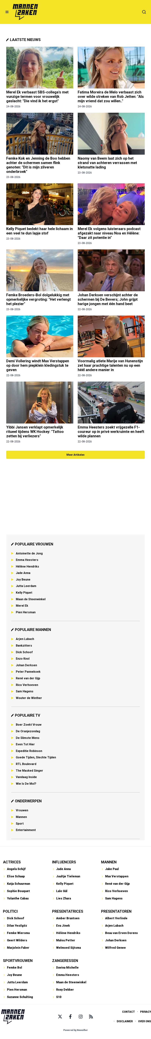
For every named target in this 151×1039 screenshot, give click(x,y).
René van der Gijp (28, 678)
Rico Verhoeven (27, 685)
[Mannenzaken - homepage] (25, 12)
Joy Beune (23, 579)
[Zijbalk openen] (7, 12)
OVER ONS (144, 1021)
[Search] (144, 12)
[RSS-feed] (91, 1016)
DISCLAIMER (125, 1021)
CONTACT (128, 1011)
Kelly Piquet (24, 592)
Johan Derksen (26, 665)
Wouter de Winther (29, 698)
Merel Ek (22, 605)
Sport (20, 823)
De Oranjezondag (28, 731)
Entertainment (26, 830)
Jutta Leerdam (26, 586)
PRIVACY (145, 1011)
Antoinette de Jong (29, 553)
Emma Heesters (27, 560)
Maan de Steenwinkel (30, 599)
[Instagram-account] (80, 1016)
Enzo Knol (22, 658)
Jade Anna (23, 573)
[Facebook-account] (70, 1016)
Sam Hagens (24, 691)
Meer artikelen (75, 454)
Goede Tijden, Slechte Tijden (36, 757)
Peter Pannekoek (28, 671)
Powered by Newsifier (75, 1030)
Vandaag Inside (26, 777)
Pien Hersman (26, 612)
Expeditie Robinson (29, 751)
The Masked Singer (29, 770)
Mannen (21, 817)
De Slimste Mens (27, 738)
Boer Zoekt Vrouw (28, 724)
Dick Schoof (24, 652)
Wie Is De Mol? (26, 783)
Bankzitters (24, 645)
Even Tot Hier (25, 744)
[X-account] (60, 1016)
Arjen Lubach (25, 639)
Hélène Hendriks (27, 566)
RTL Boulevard (26, 764)
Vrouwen (22, 810)
